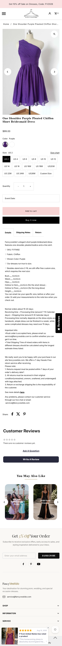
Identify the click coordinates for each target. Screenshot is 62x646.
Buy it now (31, 220)
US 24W (20, 173)
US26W (32, 173)
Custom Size (46, 173)
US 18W (39, 166)
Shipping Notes (23, 232)
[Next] (54, 71)
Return (38, 232)
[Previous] (7, 71)
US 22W (8, 173)
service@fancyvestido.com (19, 597)
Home (6, 24)
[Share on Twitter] (18, 414)
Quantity (6, 186)
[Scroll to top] (55, 637)
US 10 (43, 159)
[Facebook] (23, 564)
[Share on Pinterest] (24, 414)
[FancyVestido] (31, 13)
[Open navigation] (11, 13)
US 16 (16, 166)
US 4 (15, 159)
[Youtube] (38, 564)
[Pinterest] (31, 564)
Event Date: (10, 198)
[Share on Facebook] (12, 414)
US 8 (34, 159)
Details (8, 232)
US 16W (27, 166)
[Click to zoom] (54, 34)
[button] (31, 450)
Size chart (54, 153)
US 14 (7, 166)
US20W (51, 166)
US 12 (53, 159)
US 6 (25, 159)
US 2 (6, 159)
